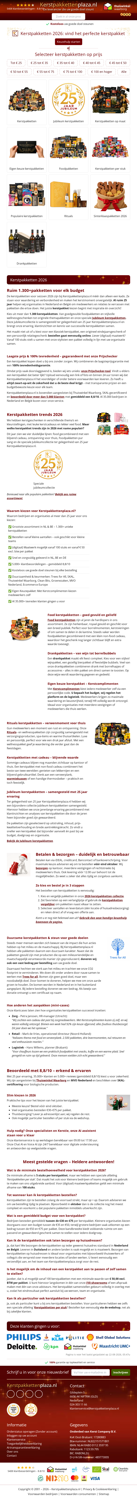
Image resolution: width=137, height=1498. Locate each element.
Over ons (12, 1451)
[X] (29, 1394)
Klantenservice (16, 1439)
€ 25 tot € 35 (39, 63)
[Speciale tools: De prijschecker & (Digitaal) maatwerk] (121, 14)
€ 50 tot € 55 (19, 72)
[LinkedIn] (20, 1394)
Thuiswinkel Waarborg (51, 1080)
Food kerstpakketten (62, 620)
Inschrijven (120, 1372)
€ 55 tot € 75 (45, 72)
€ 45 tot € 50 (117, 63)
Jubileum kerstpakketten (109, 318)
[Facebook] (11, 1394)
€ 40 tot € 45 (91, 63)
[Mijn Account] (118, 14)
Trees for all (30, 977)
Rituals (11, 732)
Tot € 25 (16, 63)
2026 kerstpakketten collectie (104, 896)
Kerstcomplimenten (66, 689)
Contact (12, 1455)
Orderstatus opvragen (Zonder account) (32, 1431)
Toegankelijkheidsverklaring (24, 1443)
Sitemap (104, 1494)
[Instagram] (39, 1394)
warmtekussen (17, 778)
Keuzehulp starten (68, 42)
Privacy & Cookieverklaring (100, 1489)
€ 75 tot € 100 (72, 72)
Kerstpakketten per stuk (50, 1307)
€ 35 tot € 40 (65, 63)
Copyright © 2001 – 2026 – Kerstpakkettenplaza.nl (49, 1489)
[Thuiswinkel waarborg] (116, 6)
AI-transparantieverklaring (23, 1447)
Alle (123, 72)
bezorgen (42, 868)
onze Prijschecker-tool (96, 371)
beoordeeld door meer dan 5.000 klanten (37, 397)
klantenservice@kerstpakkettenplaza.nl (94, 1408)
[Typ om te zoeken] (83, 16)
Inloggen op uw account (22, 1435)
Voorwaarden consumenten (78, 1494)
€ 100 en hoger (101, 72)
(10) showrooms (96, 1283)
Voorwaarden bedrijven (43, 1494)
